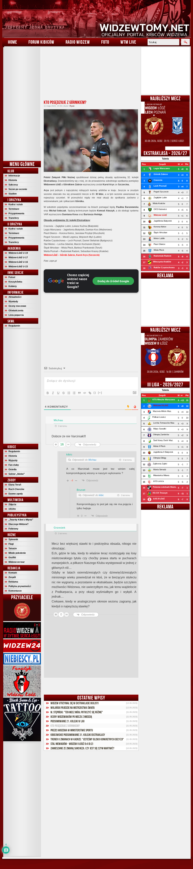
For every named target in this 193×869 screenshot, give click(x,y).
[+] (100, 392)
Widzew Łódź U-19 (18, 253)
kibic (101, 495)
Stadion (12, 193)
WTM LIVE (128, 42)
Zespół (12, 577)
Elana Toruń (14, 484)
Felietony (13, 528)
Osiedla (12, 469)
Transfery (13, 218)
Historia (12, 180)
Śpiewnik (13, 539)
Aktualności (14, 297)
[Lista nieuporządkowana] (74, 393)
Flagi (11, 544)
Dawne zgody (15, 493)
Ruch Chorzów (16, 489)
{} (94, 392)
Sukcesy (13, 184)
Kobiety (12, 286)
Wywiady (13, 301)
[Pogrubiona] (47, 393)
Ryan (72, 106)
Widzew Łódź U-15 (18, 266)
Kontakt (12, 572)
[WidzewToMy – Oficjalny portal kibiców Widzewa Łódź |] (96, 19)
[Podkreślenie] (58, 393)
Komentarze (15, 590)
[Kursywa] (53, 393)
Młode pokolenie (17, 553)
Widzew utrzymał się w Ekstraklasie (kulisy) (75, 703)
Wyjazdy (13, 460)
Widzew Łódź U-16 (18, 262)
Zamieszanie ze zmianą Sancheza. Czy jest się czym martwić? (82, 748)
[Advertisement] (22, 103)
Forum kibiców (41, 42)
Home (12, 42)
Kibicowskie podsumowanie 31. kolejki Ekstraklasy (78, 734)
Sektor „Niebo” (16, 474)
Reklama (13, 581)
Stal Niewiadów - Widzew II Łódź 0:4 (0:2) (72, 743)
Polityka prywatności (19, 586)
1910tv (12, 509)
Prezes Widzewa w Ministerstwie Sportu (72, 730)
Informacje (14, 175)
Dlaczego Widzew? (18, 524)
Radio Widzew (78, 42)
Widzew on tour (16, 562)
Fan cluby (13, 465)
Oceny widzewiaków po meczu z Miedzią (71, 716)
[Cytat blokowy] (79, 393)
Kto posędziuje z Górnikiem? (65, 102)
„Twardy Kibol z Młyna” (20, 519)
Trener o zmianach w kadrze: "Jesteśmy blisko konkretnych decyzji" (87, 739)
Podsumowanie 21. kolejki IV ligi (67, 721)
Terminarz (13, 209)
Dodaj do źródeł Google (113, 281)
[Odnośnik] (90, 393)
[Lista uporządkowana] (68, 393)
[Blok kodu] (84, 393)
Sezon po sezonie (17, 189)
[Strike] (63, 393)
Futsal (11, 277)
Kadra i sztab (15, 204)
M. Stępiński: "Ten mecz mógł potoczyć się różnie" (77, 712)
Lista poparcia (16, 315)
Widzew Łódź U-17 (18, 257)
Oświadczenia (15, 310)
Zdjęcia (12, 504)
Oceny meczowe (17, 306)
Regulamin (14, 325)
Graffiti (12, 557)
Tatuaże (12, 548)
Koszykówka (15, 281)
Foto (105, 42)
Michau (92, 459)
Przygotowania (16, 213)
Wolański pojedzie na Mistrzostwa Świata (73, 707)
